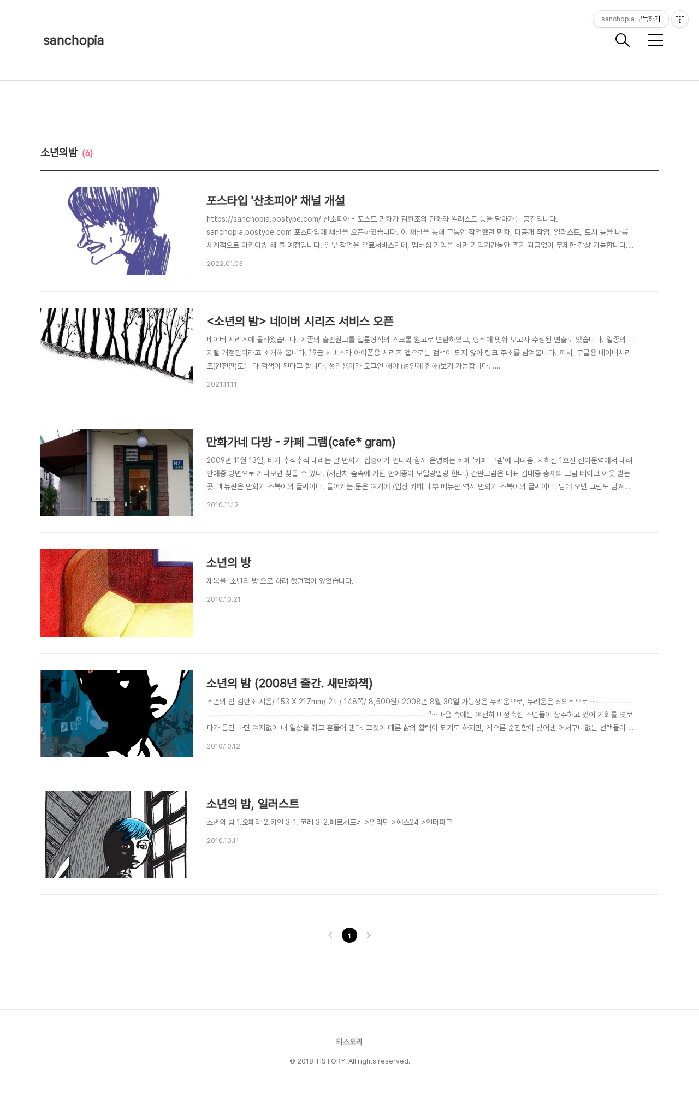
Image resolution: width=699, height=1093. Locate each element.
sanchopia (74, 40)
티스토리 (349, 1041)
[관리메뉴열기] (680, 19)
